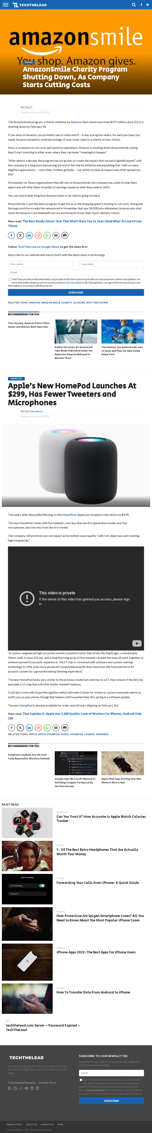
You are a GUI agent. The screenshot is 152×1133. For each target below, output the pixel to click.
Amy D (28, 107)
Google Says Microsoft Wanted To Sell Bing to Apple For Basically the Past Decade (75, 782)
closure (79, 302)
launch (89, 734)
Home (60, 1124)
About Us (31, 1124)
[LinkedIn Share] (29, 235)
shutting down (97, 302)
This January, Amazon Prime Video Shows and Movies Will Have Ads (28, 325)
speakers (102, 734)
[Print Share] (64, 235)
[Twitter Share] (20, 235)
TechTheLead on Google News (38, 246)
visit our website (74, 282)
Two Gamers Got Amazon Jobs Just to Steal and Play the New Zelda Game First (122, 351)
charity (66, 302)
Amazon (76, 122)
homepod (76, 734)
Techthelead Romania (21, 1082)
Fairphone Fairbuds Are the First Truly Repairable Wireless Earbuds (29, 756)
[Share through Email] (56, 235)
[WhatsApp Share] (47, 235)
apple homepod (49, 734)
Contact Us (47, 1124)
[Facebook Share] (11, 235)
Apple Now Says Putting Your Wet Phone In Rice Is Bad (121, 780)
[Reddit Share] (38, 235)
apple (33, 734)
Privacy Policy (14, 1124)
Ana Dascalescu (33, 411)
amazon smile (50, 302)
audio (65, 734)
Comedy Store (47, 1082)
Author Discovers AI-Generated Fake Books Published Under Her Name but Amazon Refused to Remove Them (74, 353)
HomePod (69, 514)
